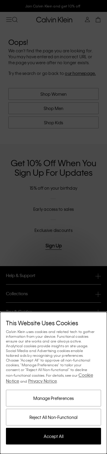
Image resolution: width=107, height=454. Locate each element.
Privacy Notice (42, 381)
